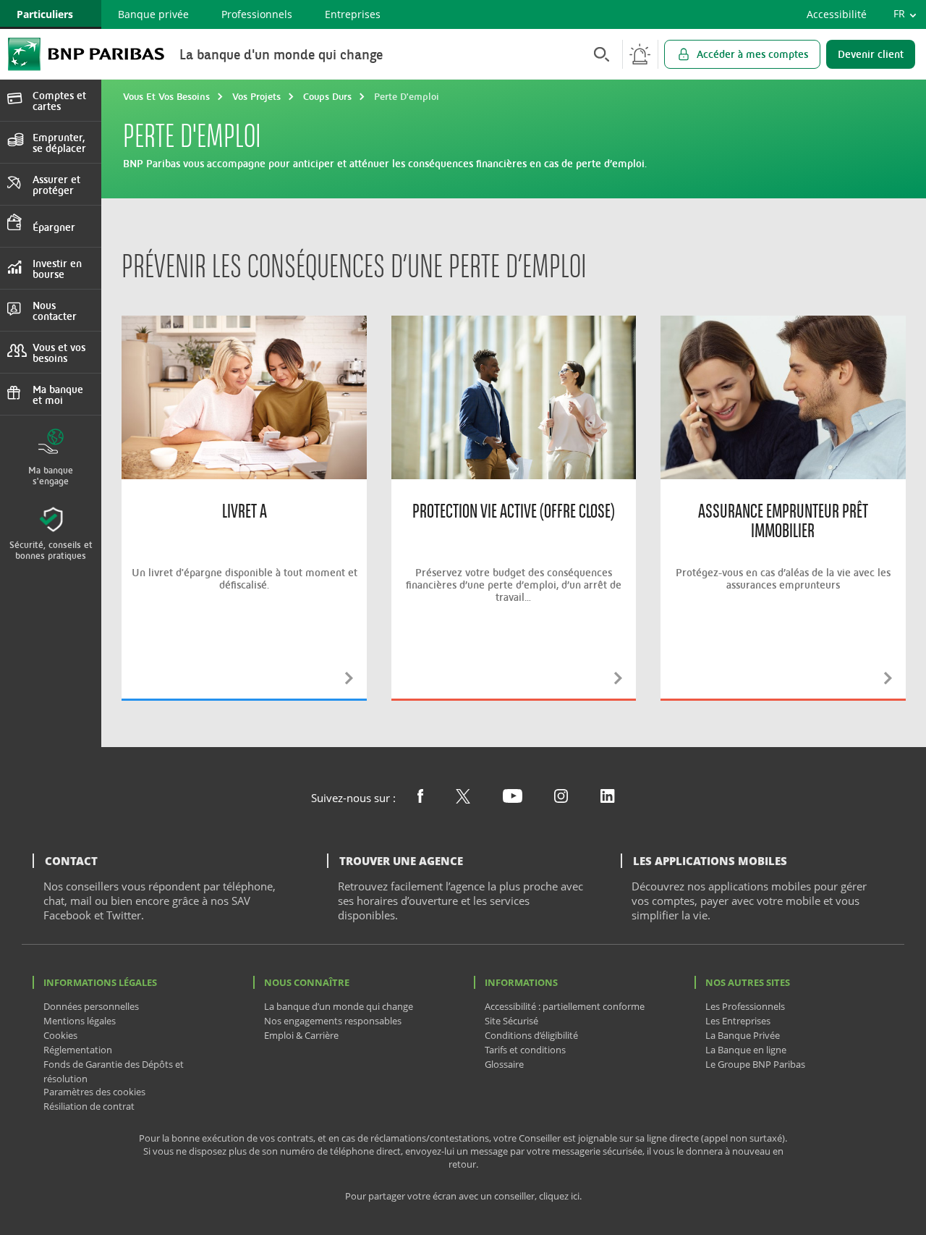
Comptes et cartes (59, 100)
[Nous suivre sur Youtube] (512, 798)
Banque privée (153, 14)
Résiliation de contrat (89, 1106)
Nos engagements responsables (333, 1020)
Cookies (60, 1035)
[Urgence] (640, 54)
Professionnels (256, 14)
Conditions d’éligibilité (531, 1035)
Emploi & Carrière (301, 1035)
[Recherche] (597, 54)
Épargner (54, 227)
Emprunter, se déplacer (59, 142)
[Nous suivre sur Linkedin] (607, 798)
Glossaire (504, 1064)
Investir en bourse (57, 268)
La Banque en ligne (745, 1049)
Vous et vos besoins (59, 352)
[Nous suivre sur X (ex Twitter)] (463, 799)
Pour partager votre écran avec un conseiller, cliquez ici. (463, 1196)
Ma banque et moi (58, 394)
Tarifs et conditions (525, 1049)
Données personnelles (91, 1006)
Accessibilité (837, 14)
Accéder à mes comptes (752, 54)
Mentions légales (79, 1020)
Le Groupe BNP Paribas (755, 1064)
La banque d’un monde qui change (338, 1006)
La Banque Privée (742, 1035)
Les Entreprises (737, 1020)
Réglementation (77, 1049)
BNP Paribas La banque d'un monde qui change (86, 54)
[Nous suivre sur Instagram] (561, 798)
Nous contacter (55, 310)
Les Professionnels (745, 1006)
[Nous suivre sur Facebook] (420, 798)
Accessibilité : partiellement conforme (565, 1006)
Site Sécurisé (511, 1020)
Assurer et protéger (56, 184)
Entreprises (353, 14)
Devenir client (871, 54)
